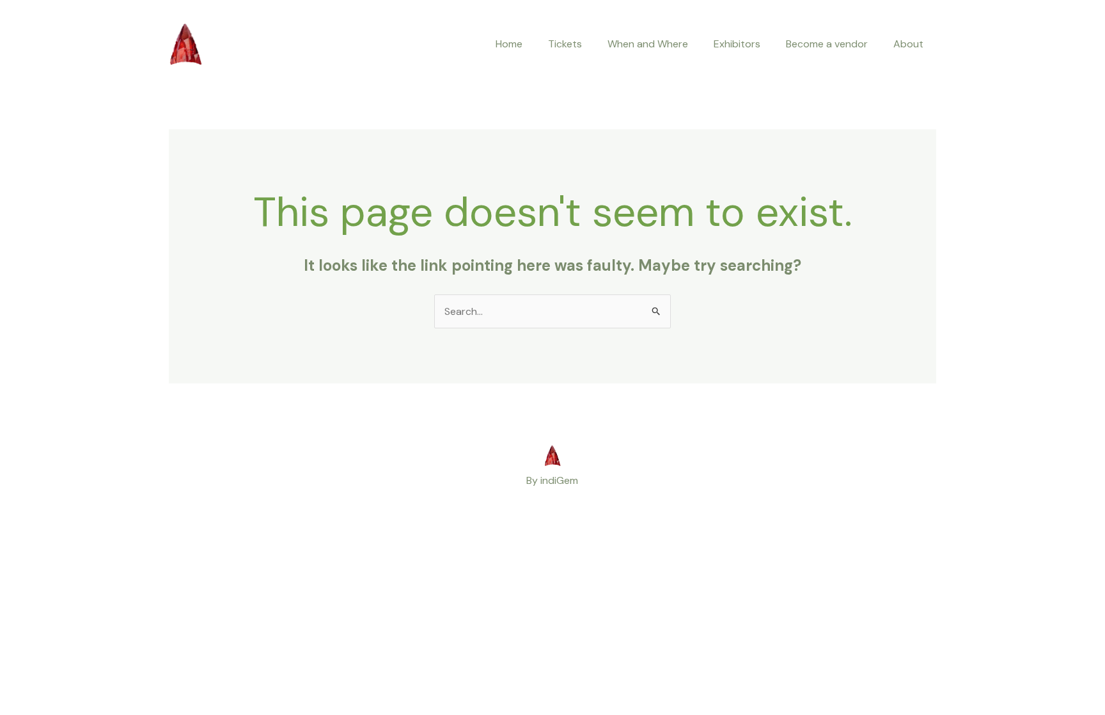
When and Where (647, 44)
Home (509, 44)
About (908, 44)
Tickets (565, 44)
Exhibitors (737, 44)
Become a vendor (827, 44)
